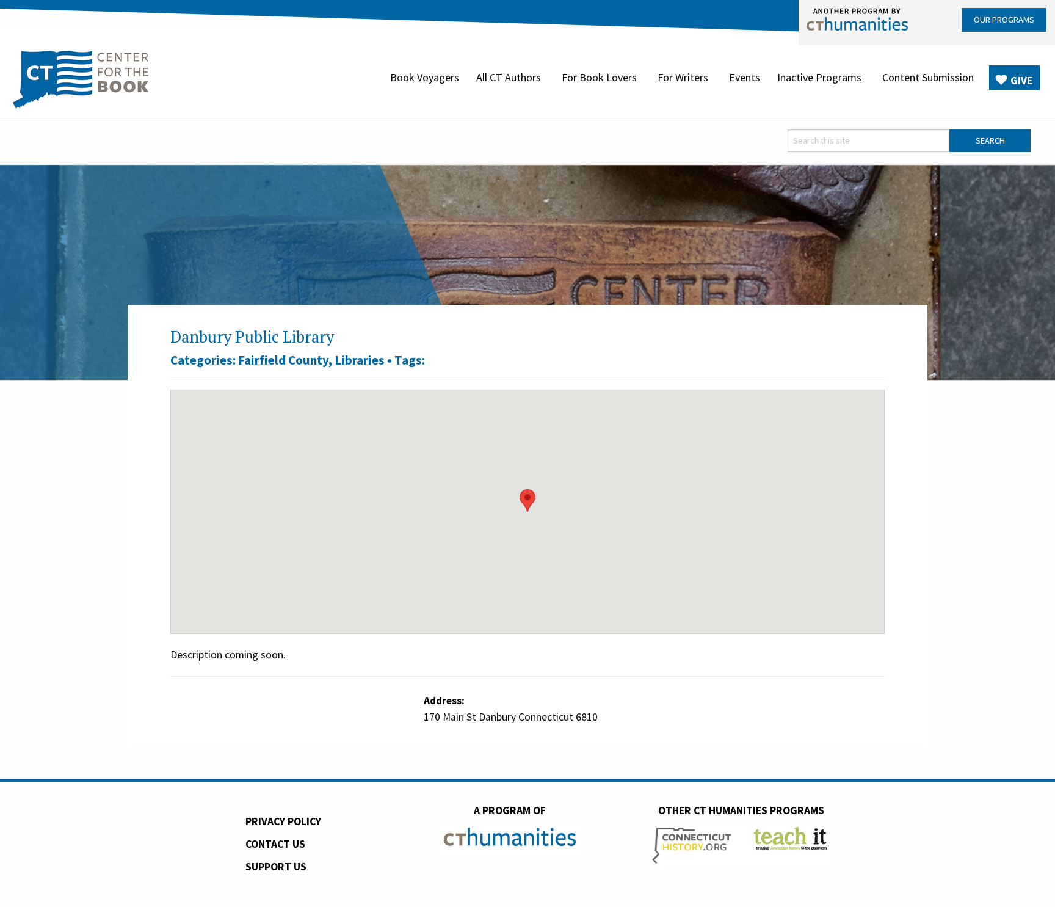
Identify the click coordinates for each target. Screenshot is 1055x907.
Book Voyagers (424, 77)
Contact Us (275, 844)
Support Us (275, 866)
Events (744, 77)
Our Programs (1004, 19)
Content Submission (928, 77)
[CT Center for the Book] (81, 77)
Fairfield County (283, 360)
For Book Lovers (599, 77)
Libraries (360, 360)
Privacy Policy (283, 821)
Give (1021, 80)
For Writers (683, 77)
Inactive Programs (819, 77)
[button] (527, 500)
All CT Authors (508, 77)
